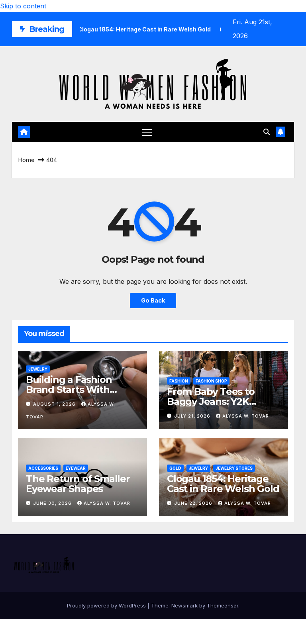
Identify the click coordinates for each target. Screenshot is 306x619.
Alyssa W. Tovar (245, 416)
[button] (266, 132)
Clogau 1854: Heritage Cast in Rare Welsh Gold (223, 483)
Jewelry (37, 369)
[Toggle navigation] (147, 132)
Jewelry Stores (234, 468)
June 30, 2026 (53, 503)
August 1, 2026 (55, 404)
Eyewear (76, 468)
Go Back (153, 300)
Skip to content (23, 6)
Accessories (43, 468)
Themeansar (222, 605)
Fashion (178, 381)
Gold (175, 468)
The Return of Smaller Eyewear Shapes (78, 483)
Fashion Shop (211, 381)
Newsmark (184, 605)
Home (26, 160)
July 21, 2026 (193, 416)
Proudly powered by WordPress (107, 605)
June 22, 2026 (194, 503)
